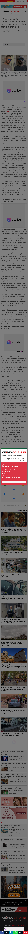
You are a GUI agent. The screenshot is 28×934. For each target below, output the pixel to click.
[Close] (26, 451)
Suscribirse (14, 481)
